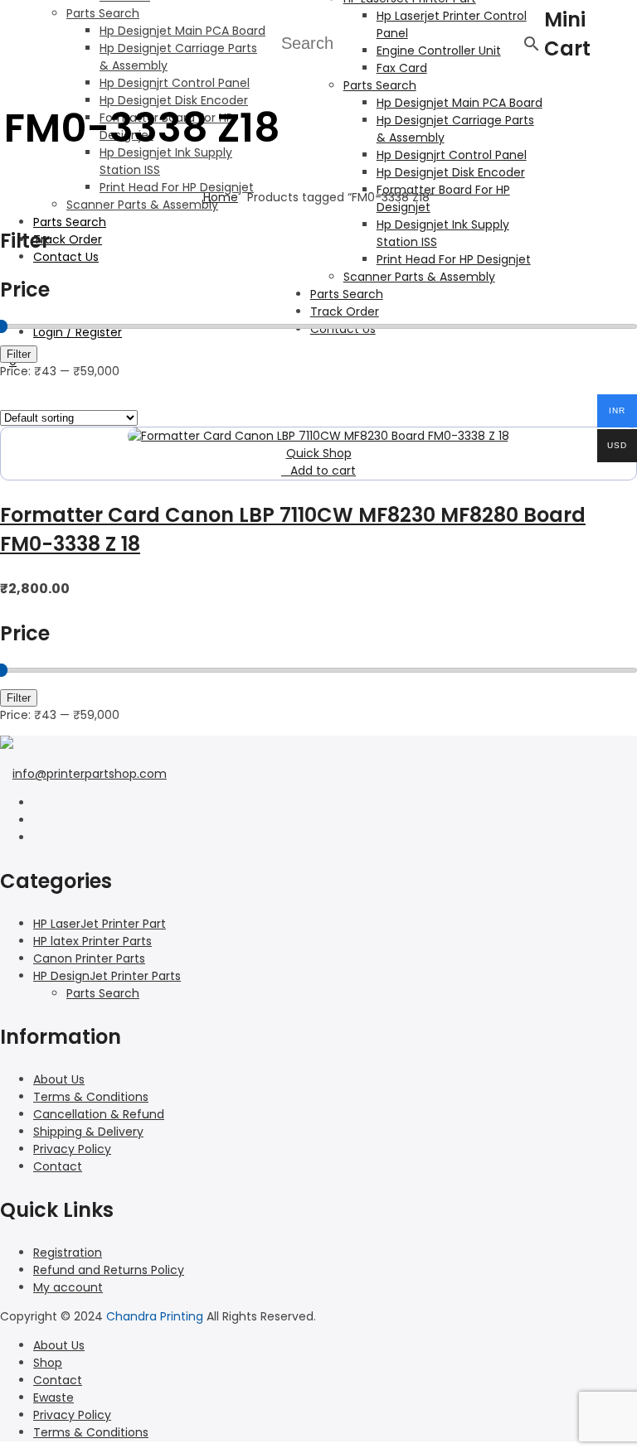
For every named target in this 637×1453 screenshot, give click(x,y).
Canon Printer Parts (89, 958)
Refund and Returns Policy (108, 1270)
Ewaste (53, 1397)
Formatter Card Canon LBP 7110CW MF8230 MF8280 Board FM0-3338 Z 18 (293, 529)
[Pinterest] (37, 837)
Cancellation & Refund (98, 1114)
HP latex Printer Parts (92, 941)
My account (68, 1287)
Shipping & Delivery (88, 1131)
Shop (47, 1362)
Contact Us (66, 257)
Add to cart (323, 470)
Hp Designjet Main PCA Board (182, 30)
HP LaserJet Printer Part (99, 923)
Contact (57, 1166)
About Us (59, 1079)
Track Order (67, 239)
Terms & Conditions (90, 1097)
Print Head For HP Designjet (177, 187)
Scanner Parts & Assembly (142, 204)
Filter (19, 354)
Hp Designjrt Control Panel (175, 83)
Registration (67, 1252)
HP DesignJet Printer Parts (107, 976)
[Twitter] (37, 820)
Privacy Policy (72, 1149)
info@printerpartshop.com (89, 773)
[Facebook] (37, 802)
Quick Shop (319, 453)
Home (220, 197)
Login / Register (77, 332)
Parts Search (102, 13)
